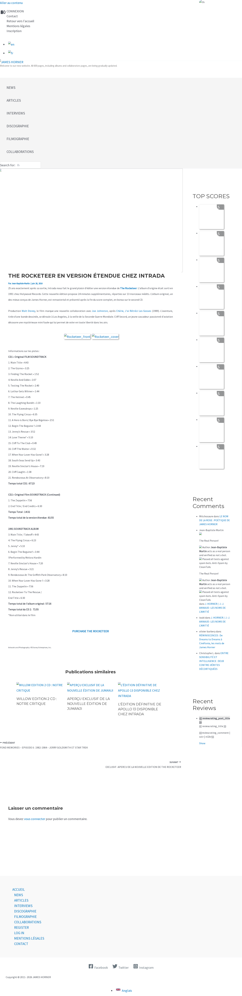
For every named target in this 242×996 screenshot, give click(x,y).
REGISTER (21, 927)
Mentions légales (18, 26)
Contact (12, 16)
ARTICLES (21, 900)
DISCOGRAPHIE (25, 911)
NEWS (18, 895)
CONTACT (21, 944)
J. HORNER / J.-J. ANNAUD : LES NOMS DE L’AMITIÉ (212, 607)
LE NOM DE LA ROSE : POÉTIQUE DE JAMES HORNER (214, 520)
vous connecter (34, 819)
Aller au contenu (11, 3)
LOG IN (19, 933)
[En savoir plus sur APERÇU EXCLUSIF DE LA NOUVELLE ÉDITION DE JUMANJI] (90, 690)
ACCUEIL (18, 889)
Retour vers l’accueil (20, 21)
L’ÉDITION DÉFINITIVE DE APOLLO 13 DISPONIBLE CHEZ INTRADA (139, 709)
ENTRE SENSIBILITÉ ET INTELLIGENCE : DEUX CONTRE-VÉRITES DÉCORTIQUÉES (214, 661)
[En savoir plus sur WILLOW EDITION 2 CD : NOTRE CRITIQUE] (39, 690)
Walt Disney (28, 310)
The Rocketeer (128, 288)
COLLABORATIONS (27, 922)
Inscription (14, 31)
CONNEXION (15, 11)
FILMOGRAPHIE (25, 916)
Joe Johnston (100, 310)
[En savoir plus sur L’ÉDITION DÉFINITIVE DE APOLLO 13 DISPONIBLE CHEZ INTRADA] (141, 696)
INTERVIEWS (23, 906)
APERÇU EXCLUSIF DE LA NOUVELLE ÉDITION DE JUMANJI (88, 704)
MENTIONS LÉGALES (29, 938)
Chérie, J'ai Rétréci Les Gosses (134, 310)
